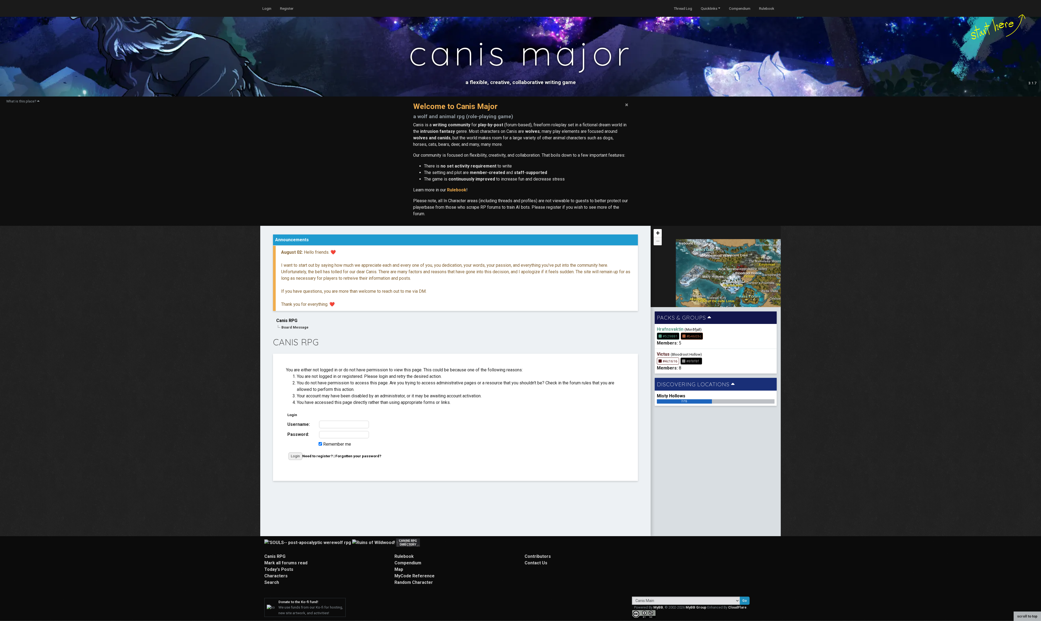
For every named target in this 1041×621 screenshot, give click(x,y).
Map (398, 569)
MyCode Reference (414, 575)
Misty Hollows (671, 395)
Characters (276, 575)
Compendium (739, 8)
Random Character (413, 582)
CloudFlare (737, 607)
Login (266, 8)
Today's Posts (278, 569)
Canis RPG (286, 320)
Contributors (538, 556)
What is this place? (21, 101)
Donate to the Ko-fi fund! (298, 602)
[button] (658, 233)
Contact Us (536, 562)
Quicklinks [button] (709, 8)
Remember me (336, 444)
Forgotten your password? (358, 456)
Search (271, 582)
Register (287, 8)
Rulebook (766, 8)
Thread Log (683, 8)
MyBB (658, 607)
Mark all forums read (285, 562)
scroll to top (1027, 616)
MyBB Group (696, 607)
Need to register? (317, 456)
